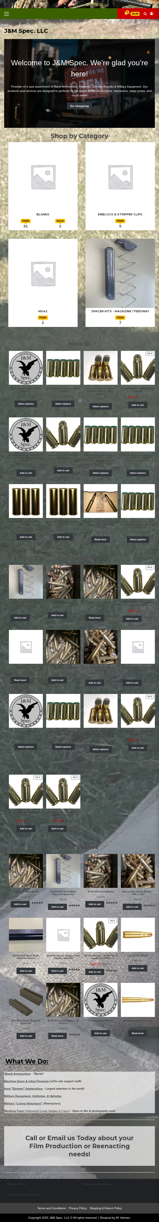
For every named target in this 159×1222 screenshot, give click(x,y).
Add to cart (138, 405)
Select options (26, 404)
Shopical (105, 1217)
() (37, 1111)
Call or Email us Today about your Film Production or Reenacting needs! (79, 1146)
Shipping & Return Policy (23, 1194)
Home (7, 23)
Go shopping (79, 106)
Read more (100, 539)
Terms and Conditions (97, 1184)
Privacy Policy (16, 1184)
